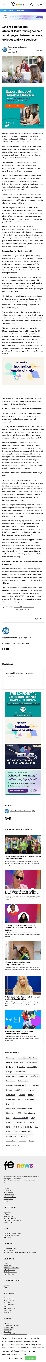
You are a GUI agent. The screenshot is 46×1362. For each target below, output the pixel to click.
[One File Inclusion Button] (23, 384)
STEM (8, 1131)
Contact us (7, 1191)
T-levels (22, 1136)
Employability (8, 1216)
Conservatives (20, 1072)
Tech (30, 1136)
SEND (8, 1127)
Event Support (9, 1274)
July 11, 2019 (12, 52)
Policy (33, 1118)
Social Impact (8, 1222)
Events (6, 1306)
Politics (8, 1122)
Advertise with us (10, 1197)
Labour (30, 1095)
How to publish (9, 1298)
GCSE (17, 1090)
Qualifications (20, 1122)
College (9, 1072)
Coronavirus (10, 1081)
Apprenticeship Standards (27, 1058)
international (10, 1095)
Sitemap (6, 1201)
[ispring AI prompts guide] (23, 756)
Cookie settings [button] (15, 1358)
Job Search (7, 1237)
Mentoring (10, 1113)
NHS (7, 1118)
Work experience (12, 1145)
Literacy (9, 1104)
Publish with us (9, 1195)
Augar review (32, 1062)
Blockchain (10, 1067)
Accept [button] (30, 1358)
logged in (21, 673)
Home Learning (28, 1090)
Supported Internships (22, 1131)
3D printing (10, 1058)
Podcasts (7, 1285)
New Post (7, 1302)
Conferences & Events (11, 1326)
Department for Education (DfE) (17, 637)
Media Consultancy (10, 1272)
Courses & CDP (9, 1328)
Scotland (31, 1122)
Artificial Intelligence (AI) (15, 1062)
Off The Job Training (20, 1118)
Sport (37, 1127)
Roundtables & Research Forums (15, 1334)
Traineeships (10, 1141)
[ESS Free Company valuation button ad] (23, 704)
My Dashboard (9, 1304)
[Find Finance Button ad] (23, 782)
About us (7, 1189)
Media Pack (8, 1266)
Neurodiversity (29, 1113)
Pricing (6, 1264)
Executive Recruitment (11, 1235)
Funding (9, 1090)
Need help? (7, 1313)
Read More (23, 1354)
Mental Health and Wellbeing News (19, 1108)
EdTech (6, 1214)
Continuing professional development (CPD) (22, 1076)
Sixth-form (18, 1127)
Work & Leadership (10, 1218)
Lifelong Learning (29, 1099)
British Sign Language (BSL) (27, 1067)
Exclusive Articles (10, 1248)
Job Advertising (9, 1270)
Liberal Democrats (13, 1099)
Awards (6, 1324)
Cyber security (23, 1081)
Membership (8, 1310)
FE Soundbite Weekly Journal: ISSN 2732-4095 (20, 1253)
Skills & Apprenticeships (12, 1220)
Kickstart (22, 1095)
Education (7, 1212)
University (22, 1141)
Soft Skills (28, 1127)
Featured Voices (9, 1251)
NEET (19, 1113)
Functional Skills (33, 1085)
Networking (8, 1330)
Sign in (39, 4)
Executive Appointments (12, 1233)
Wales (31, 1141)
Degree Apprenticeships (15, 1085)
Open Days (7, 1332)
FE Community (9, 1193)
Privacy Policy (8, 1199)
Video (6, 1287)
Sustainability (11, 1136)
